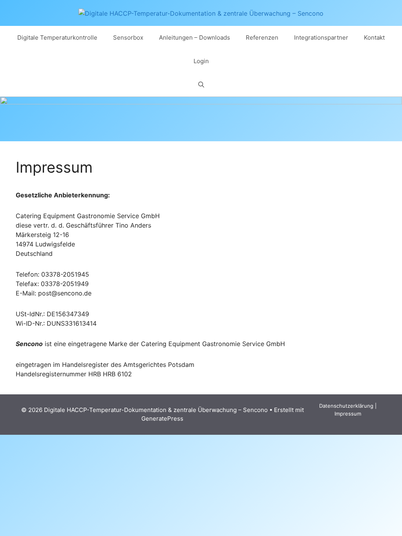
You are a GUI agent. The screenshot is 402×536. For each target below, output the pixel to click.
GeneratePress (162, 418)
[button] (201, 85)
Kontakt (374, 37)
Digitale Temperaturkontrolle (57, 37)
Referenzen (262, 37)
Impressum (347, 413)
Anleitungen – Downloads (194, 37)
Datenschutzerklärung (346, 406)
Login (201, 61)
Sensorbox (128, 37)
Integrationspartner (321, 37)
